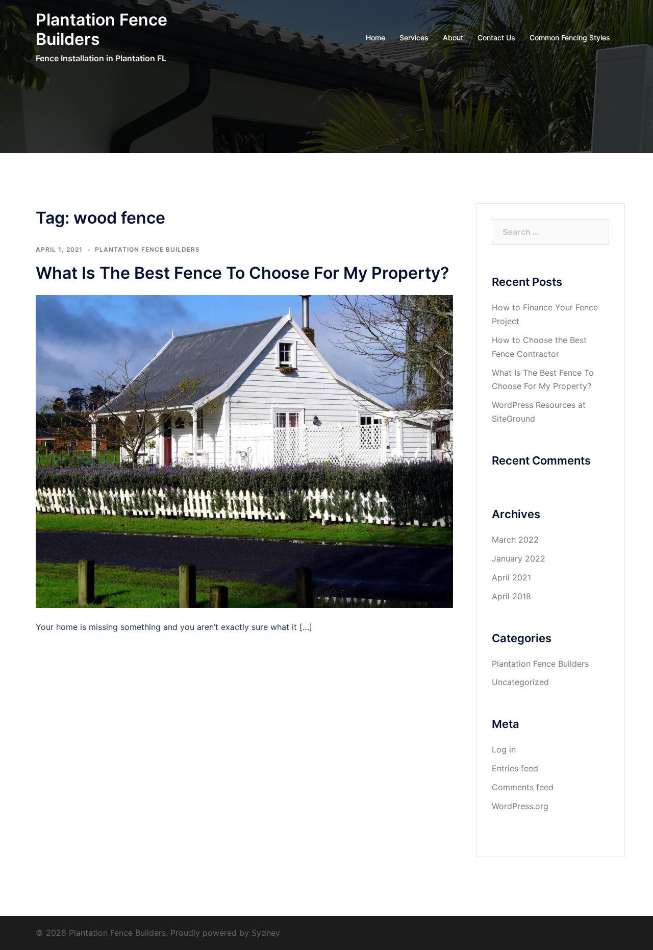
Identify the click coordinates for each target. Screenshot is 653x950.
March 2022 (515, 539)
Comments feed (523, 787)
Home (375, 37)
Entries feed (515, 768)
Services (414, 37)
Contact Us (496, 37)
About (453, 37)
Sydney (266, 933)
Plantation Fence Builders (101, 29)
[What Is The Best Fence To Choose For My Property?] (244, 450)
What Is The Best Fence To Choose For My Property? (242, 273)
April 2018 (511, 596)
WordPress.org (520, 806)
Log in (504, 749)
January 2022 (518, 558)
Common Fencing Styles (570, 37)
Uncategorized (520, 682)
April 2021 (511, 577)
